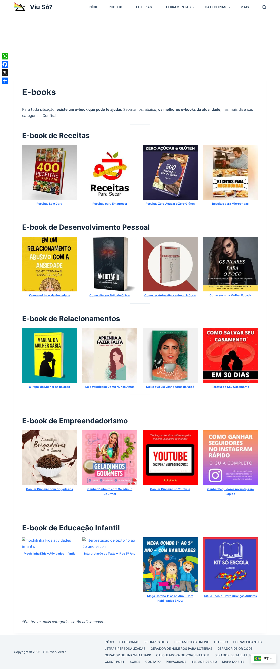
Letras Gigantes (247, 642)
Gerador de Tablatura (234, 655)
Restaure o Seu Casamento (230, 386)
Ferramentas (178, 7)
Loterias (144, 7)
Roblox (115, 7)
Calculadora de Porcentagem (182, 655)
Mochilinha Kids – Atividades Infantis (49, 553)
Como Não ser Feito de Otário (109, 295)
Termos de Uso (204, 662)
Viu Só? (41, 7)
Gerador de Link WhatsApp (128, 655)
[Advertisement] (140, 45)
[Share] (5, 81)
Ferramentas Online (191, 642)
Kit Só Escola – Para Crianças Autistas (230, 596)
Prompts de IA (157, 642)
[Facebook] (5, 64)
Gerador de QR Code (235, 649)
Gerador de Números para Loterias (181, 649)
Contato (153, 662)
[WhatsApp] (5, 56)
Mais (244, 7)
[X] (5, 72)
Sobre (135, 662)
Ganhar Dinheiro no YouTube (170, 489)
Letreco (221, 642)
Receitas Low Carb (49, 203)
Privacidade (176, 662)
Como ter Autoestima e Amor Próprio (170, 295)
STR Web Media (54, 652)
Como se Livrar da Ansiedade (49, 295)
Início (93, 7)
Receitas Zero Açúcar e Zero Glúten (170, 203)
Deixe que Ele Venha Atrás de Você (170, 386)
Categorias (215, 7)
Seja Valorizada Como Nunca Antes (109, 386)
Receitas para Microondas (230, 203)
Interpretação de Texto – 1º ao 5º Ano (109, 553)
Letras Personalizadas (125, 649)
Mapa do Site (233, 662)
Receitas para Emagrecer (109, 203)
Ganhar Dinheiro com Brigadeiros (49, 489)
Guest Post (115, 662)
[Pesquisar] (264, 7)
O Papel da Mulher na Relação (49, 386)
